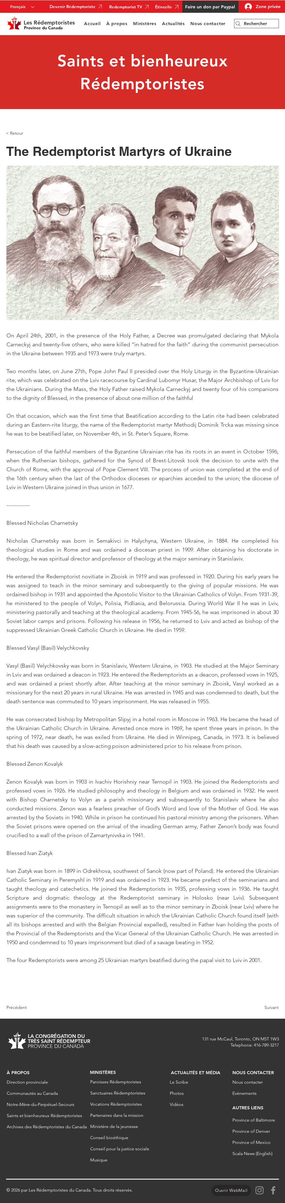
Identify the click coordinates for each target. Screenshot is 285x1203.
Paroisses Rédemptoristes (115, 1081)
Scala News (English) (252, 1153)
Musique (98, 1160)
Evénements (244, 1093)
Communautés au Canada (32, 1093)
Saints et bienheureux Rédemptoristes (41, 1115)
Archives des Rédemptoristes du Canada (41, 1126)
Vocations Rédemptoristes (116, 1104)
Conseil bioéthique (109, 1137)
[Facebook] (273, 1190)
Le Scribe (179, 1082)
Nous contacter (247, 1082)
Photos (177, 1093)
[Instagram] (259, 1190)
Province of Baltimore (253, 1120)
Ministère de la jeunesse (114, 1126)
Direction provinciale (27, 1082)
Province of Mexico (251, 1142)
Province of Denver (251, 1131)
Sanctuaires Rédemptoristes (117, 1093)
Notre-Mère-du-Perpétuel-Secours (40, 1104)
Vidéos (176, 1104)
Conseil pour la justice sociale (119, 1148)
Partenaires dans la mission (116, 1115)
